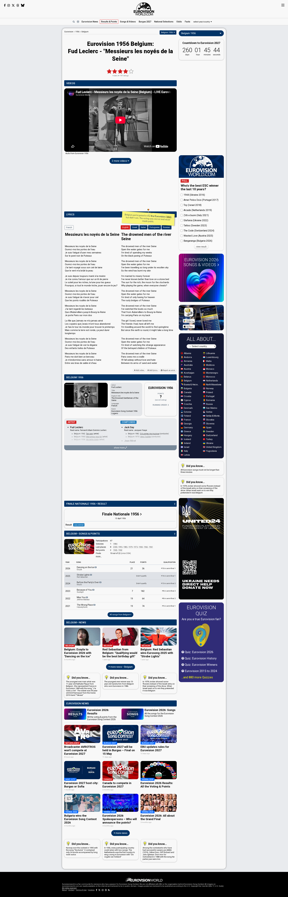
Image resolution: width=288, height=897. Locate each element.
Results (109, 21)
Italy (185, 451)
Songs (128, 21)
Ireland (186, 443)
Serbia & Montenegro (214, 415)
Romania (210, 400)
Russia (209, 404)
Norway (210, 388)
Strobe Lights (83, 576)
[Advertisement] (38, 73)
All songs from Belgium (120, 614)
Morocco (210, 376)
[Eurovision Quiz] (201, 635)
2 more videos (120, 160)
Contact (71, 890)
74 (143, 606)
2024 (67, 583)
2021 (67, 606)
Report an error (168, 370)
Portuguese (154, 227)
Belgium (187, 380)
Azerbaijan (188, 372)
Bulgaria (187, 388)
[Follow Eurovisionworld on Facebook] (4, 5)
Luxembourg (212, 357)
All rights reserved (69, 888)
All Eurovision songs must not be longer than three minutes (200, 468)
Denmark (188, 408)
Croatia (187, 396)
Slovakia (210, 419)
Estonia (187, 412)
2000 (115, 547)
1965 (141, 547)
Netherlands (212, 380)
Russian (166, 227)
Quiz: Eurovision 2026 (198, 652)
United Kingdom (214, 447)
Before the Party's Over (88, 583)
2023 (67, 591)
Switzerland (212, 435)
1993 (120, 547)
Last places (101, 547)
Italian (143, 227)
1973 (136, 547)
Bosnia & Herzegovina (191, 384)
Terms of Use (81, 890)
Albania (187, 353)
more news (121, 833)
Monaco (210, 369)
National (163, 21)
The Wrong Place (85, 606)
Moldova (210, 365)
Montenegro (212, 372)
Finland (187, 415)
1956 (168, 216)
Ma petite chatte (92, 440)
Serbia (209, 412)
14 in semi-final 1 (168, 576)
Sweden (210, 431)
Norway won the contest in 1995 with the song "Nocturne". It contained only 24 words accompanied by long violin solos (82, 849)
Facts (187, 21)
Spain (209, 427)
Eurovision (68, 32)
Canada (187, 392)
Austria (187, 369)
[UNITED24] (201, 548)
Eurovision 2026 (201, 262)
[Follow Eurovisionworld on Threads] (18, 5)
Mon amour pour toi (94, 437)
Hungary (187, 435)
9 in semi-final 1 (169, 606)
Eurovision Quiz (201, 610)
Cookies (91, 890)
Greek (134, 227)
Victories (100, 544)
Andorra (187, 357)
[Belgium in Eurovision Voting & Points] (79, 546)
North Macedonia (213, 384)
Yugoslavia (211, 451)
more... (99, 556)
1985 (125, 547)
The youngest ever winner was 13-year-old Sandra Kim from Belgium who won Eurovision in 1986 (119, 681)
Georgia (187, 423)
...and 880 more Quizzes (197, 677)
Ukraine (209, 443)
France (187, 419)
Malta (209, 361)
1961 (151, 547)
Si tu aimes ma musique (149, 434)
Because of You (84, 591)
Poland (209, 392)
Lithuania (210, 353)
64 (143, 598)
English (125, 227)
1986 (115, 544)
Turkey (209, 439)
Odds (179, 21)
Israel (186, 447)
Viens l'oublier (145, 437)
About (64, 890)
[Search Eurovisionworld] (74, 22)
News (90, 21)
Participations (102, 540)
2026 (67, 568)
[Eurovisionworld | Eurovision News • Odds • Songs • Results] (144, 9)
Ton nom (89, 434)
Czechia (187, 404)
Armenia (187, 361)
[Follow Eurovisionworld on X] (13, 5)
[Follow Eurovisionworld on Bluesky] (22, 5)
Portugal (210, 396)
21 (131, 568)
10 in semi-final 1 (168, 568)
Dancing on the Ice (85, 568)
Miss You (83, 598)
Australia (188, 365)
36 (143, 568)
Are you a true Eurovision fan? (201, 619)
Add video (139, 370)
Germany (188, 427)
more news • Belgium (121, 666)
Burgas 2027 (145, 21)
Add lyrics (153, 370)
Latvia (186, 455)
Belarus (187, 376)
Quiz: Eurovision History (200, 658)
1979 (130, 547)
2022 (67, 598)
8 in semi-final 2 (169, 591)
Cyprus (187, 400)
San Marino (211, 408)
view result (201, 246)
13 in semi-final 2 (168, 583)
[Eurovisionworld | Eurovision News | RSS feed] (109, 890)
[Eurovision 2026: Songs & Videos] (201, 284)
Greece (187, 431)
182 (142, 591)
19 (131, 598)
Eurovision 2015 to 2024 (200, 671)
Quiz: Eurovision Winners (200, 664)
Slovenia (210, 423)
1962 (146, 547)
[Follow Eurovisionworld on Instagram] (8, 5)
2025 (67, 576)
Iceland (187, 439)
